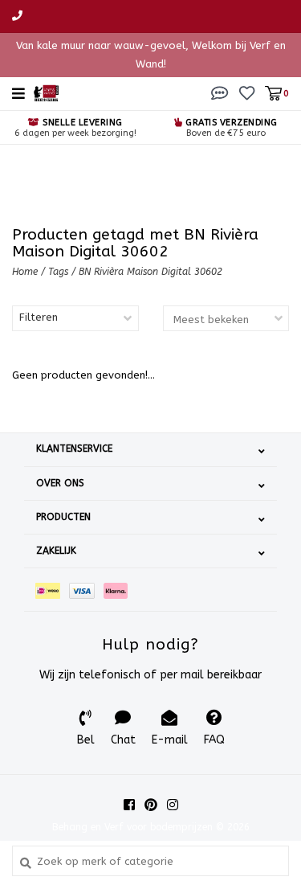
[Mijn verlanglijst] (246, 93)
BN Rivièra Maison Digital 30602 (150, 271)
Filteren (38, 317)
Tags (58, 271)
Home (25, 271)
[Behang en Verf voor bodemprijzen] (46, 92)
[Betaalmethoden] (52, 589)
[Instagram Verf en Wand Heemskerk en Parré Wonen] (172, 804)
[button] (220, 93)
